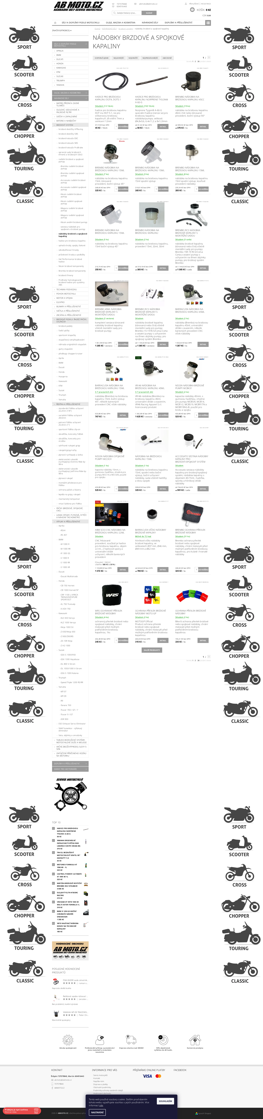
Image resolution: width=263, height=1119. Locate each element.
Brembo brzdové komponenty (72, 270)
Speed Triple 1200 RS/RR (72, 682)
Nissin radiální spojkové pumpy (71, 202)
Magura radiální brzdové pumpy (72, 209)
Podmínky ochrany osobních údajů (108, 1090)
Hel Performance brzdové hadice (70, 260)
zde (101, 1105)
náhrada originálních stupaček (72, 344)
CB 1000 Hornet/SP (69, 590)
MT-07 (63, 691)
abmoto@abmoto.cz (63, 1080)
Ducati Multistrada (69, 576)
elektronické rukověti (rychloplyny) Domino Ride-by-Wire (72, 461)
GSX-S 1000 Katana (69, 673)
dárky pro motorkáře (65, 769)
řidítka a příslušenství (68, 404)
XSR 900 (64, 719)
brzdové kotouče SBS (68, 143)
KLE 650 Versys (68, 618)
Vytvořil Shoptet (204, 1113)
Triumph (60, 80)
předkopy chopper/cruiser (71, 353)
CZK (204, 15)
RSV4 (63, 530)
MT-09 (63, 696)
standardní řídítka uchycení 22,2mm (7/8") (71, 409)
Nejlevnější (119, 58)
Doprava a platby (100, 1084)
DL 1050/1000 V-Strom (71, 668)
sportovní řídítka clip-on (69, 429)
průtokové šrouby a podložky (72, 254)
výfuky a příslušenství (68, 521)
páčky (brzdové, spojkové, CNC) (69, 509)
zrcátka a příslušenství (68, 315)
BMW (58, 55)
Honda (60, 63)
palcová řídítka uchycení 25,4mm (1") (70, 423)
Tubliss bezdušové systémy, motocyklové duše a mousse (71, 741)
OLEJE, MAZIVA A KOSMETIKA (120, 22)
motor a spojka (64, 298)
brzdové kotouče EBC (68, 138)
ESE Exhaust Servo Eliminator (72, 723)
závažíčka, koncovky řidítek (71, 434)
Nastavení (97, 1112)
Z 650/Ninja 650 (68, 631)
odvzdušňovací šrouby (69, 250)
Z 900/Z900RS (67, 636)
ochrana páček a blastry (70, 489)
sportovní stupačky (67, 335)
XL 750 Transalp (68, 604)
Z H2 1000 (65, 645)
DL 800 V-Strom (68, 664)
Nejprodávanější (150, 58)
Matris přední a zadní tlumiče (67, 104)
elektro (60, 302)
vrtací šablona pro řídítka (70, 503)
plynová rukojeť (66, 478)
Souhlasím (165, 1101)
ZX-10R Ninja (66, 641)
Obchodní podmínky (102, 1087)
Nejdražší (133, 58)
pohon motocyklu (66, 293)
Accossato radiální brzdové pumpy (73, 181)
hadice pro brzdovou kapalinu (72, 240)
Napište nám (98, 1081)
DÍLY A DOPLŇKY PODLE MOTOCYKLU (81, 22)
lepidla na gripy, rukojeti (69, 494)
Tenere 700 (66, 705)
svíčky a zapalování (66, 116)
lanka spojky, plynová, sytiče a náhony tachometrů (71, 516)
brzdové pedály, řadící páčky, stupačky (71, 320)
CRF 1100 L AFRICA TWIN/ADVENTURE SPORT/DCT (69, 597)
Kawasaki (61, 67)
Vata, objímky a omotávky (70, 735)
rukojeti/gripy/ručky (68, 450)
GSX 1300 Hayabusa (70, 659)
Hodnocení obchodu (102, 1093)
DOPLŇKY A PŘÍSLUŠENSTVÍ (178, 22)
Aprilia (59, 50)
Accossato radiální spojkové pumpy (73, 188)
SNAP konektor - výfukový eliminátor (70, 729)
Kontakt (96, 1078)
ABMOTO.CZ (59, 1088)
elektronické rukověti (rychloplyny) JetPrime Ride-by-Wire (73, 471)
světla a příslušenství (68, 311)
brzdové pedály (65, 326)
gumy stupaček (66, 349)
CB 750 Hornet (67, 585)
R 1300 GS (65, 553)
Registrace (206, 4)
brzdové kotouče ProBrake (71, 147)
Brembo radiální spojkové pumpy (72, 174)
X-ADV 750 (66, 608)
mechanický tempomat (69, 499)
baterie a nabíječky (66, 120)
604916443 (122, 6)
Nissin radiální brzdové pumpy (71, 195)
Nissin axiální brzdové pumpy (74, 222)
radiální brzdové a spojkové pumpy (71, 160)
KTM (58, 72)
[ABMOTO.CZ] (78, 6)
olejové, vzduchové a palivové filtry (67, 111)
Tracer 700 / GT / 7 (69, 710)
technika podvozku (66, 289)
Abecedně (167, 58)
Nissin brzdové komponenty (71, 266)
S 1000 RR (65, 562)
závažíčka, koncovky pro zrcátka (69, 439)
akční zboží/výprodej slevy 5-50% (71, 747)
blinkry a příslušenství (68, 306)
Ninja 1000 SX (67, 627)
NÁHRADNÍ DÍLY (150, 22)
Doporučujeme (101, 58)
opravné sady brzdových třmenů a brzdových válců (70, 153)
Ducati (59, 59)
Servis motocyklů (100, 1075)
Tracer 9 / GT (67, 714)
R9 (62, 700)
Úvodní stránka (55, 22)
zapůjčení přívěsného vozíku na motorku (71, 754)
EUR (209, 15)
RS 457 (64, 535)
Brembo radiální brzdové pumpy (72, 167)
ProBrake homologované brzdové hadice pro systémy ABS (72, 282)
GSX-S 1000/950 (68, 654)
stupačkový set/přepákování (71, 339)
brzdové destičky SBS (68, 133)
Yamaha (60, 85)
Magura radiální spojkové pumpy (72, 216)
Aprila (61, 358)
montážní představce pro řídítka (70, 483)
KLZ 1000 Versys (68, 622)
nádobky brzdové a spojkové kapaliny (73, 234)
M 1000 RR (66, 548)
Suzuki (59, 76)
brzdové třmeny (66, 275)
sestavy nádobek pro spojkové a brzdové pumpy (73, 227)
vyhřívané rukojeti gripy (69, 445)
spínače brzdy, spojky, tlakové (72, 245)
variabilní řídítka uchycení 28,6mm (70, 416)
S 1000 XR (65, 567)
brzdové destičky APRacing (71, 129)
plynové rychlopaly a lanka (71, 454)
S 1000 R (65, 558)
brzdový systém (64, 125)
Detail (163, 126)
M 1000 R (65, 544)
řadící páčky (64, 330)
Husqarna (63, 376)
